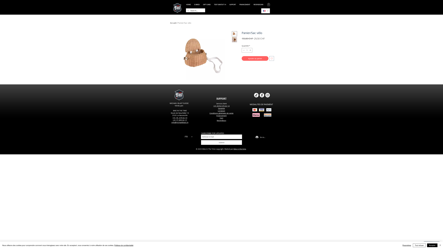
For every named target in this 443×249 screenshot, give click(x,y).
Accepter (432, 245)
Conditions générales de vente (221, 113)
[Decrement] (243, 50)
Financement (221, 115)
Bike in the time (239, 149)
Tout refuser (419, 245)
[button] (268, 4)
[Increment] (250, 50)
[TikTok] (256, 95)
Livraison (221, 111)
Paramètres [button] (407, 245)
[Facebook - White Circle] (262, 95)
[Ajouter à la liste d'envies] (271, 58)
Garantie (221, 108)
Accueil (173, 23)
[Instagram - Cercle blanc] (267, 95)
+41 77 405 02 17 (180, 120)
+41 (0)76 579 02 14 (221, 106)
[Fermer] (440, 245)
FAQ (221, 118)
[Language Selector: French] (265, 10)
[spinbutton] (247, 50)
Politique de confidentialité (123, 245)
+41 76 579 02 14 (179, 118)
